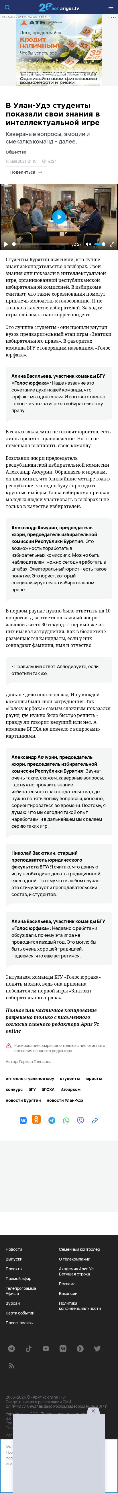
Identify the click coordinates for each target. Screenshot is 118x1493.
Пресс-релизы (20, 1322)
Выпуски (14, 1259)
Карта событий (20, 1313)
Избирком (70, 1089)
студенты (70, 1078)
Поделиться (22, 172)
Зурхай (13, 1303)
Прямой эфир (18, 1278)
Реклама (67, 1283)
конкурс (14, 1089)
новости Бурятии (23, 1100)
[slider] (40, 244)
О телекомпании (74, 1259)
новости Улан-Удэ (65, 1100)
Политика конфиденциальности (80, 1306)
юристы (94, 1078)
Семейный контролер (79, 1249)
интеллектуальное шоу (30, 1078)
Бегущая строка (74, 1274)
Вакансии (68, 1293)
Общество (16, 152)
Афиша (12, 1293)
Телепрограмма (21, 1288)
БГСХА (48, 1089)
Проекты (14, 1268)
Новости (14, 1249)
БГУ (32, 1089)
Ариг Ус (59, 7)
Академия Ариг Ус (76, 1268)
